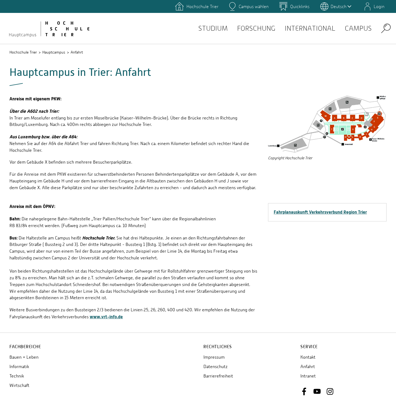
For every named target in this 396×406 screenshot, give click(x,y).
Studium (213, 28)
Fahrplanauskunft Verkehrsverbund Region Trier (320, 212)
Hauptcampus (53, 52)
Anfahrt (77, 52)
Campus (358, 28)
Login (379, 6)
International (310, 28)
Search (386, 28)
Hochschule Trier (23, 52)
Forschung (256, 28)
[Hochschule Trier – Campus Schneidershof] (48, 28)
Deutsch (338, 6)
